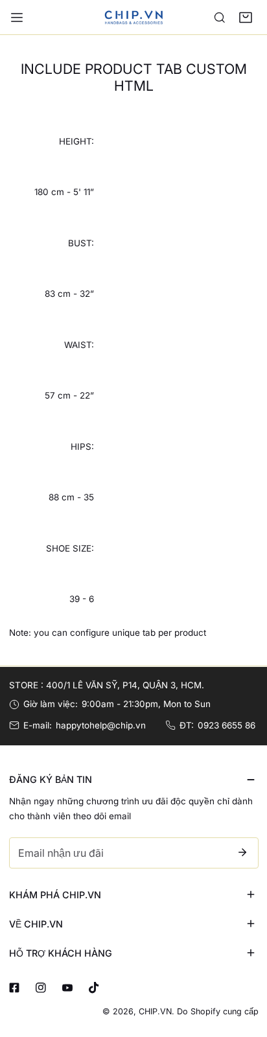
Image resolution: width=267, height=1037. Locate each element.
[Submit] (242, 852)
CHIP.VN (155, 1011)
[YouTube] (67, 988)
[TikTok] (93, 988)
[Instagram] (40, 988)
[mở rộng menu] (17, 17)
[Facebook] (14, 988)
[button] (246, 17)
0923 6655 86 (226, 725)
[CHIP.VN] (133, 16)
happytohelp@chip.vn (101, 725)
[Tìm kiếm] (220, 17)
